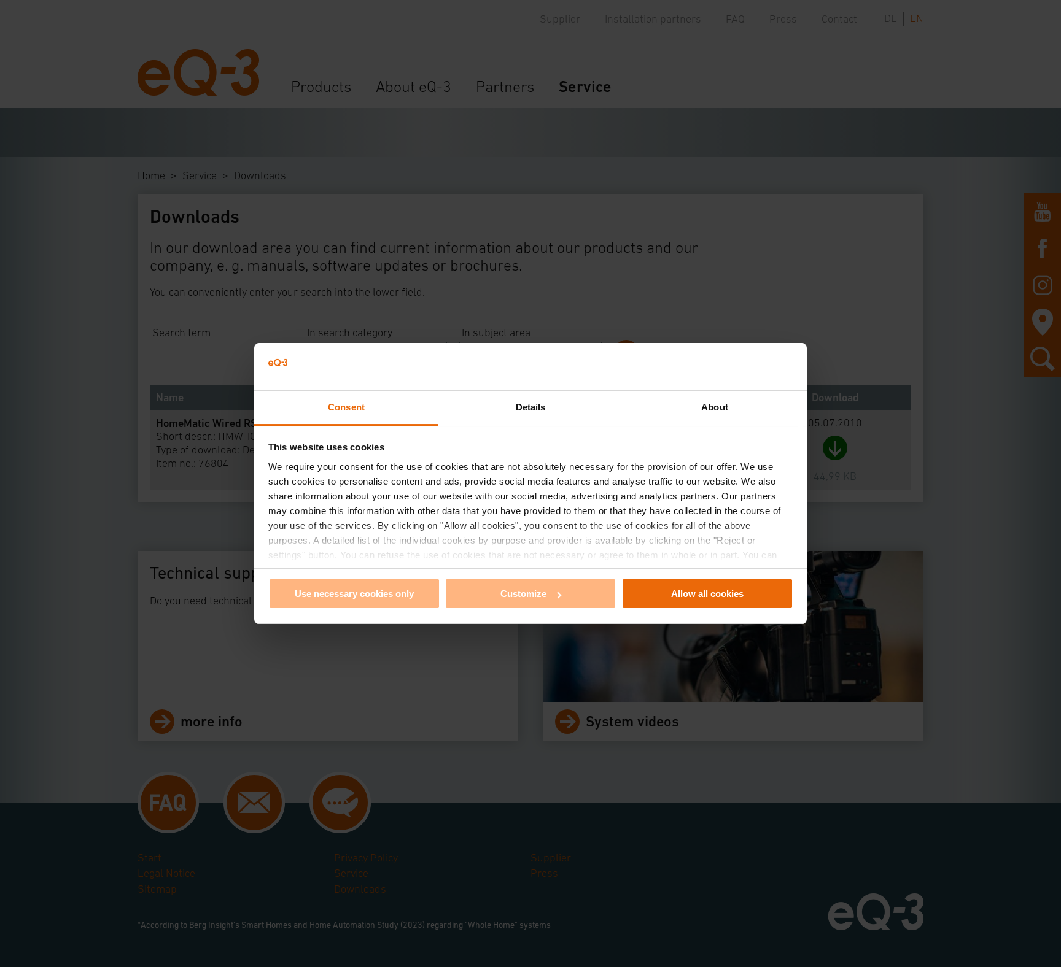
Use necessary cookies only (354, 593)
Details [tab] (531, 407)
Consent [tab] (346, 407)
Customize (523, 593)
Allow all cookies (707, 593)
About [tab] (714, 407)
